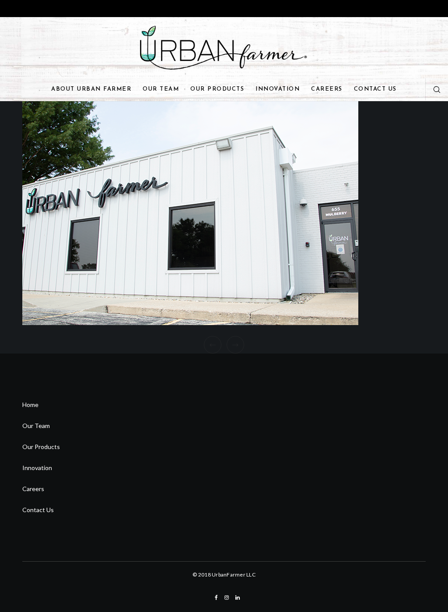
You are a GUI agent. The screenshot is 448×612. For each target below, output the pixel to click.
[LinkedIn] (237, 597)
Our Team (36, 425)
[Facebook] (216, 597)
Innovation (37, 467)
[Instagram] (226, 597)
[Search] (433, 89)
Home (30, 404)
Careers (33, 488)
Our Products (41, 446)
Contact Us (38, 509)
